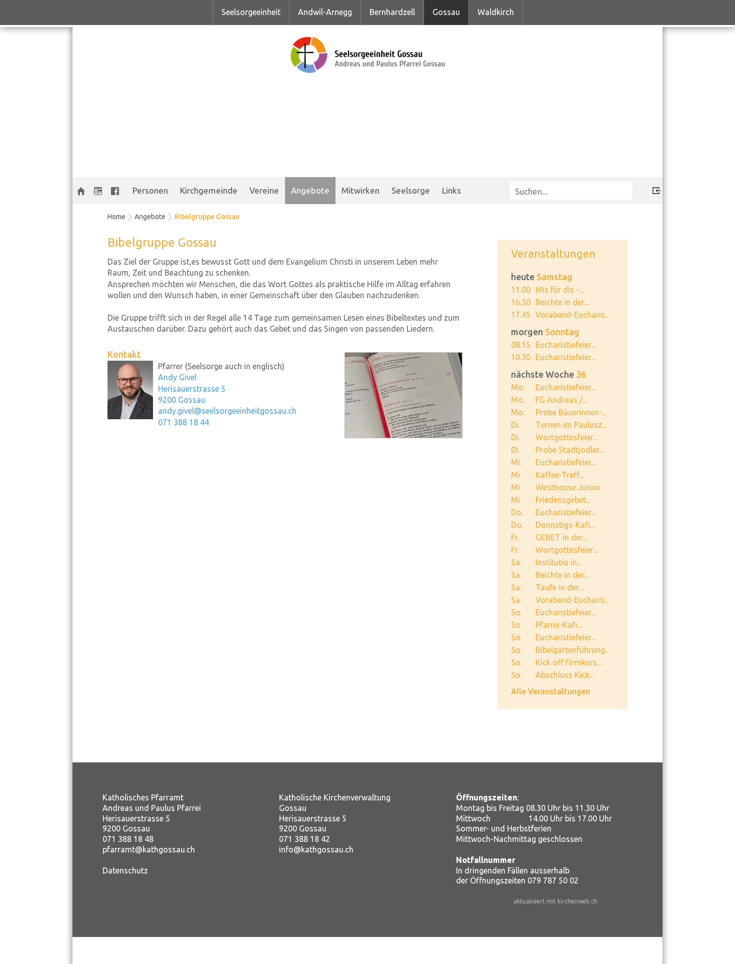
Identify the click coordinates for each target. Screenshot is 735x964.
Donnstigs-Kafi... (565, 524)
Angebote (310, 190)
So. (516, 612)
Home (117, 217)
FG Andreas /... (561, 399)
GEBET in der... (561, 537)
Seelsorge (411, 190)
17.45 (520, 314)
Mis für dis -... (560, 289)
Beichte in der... (562, 302)
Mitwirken (361, 190)
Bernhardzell (392, 12)
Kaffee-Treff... (560, 474)
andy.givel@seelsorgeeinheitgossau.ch (227, 410)
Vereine (264, 190)
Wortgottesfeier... (567, 437)
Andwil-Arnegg (325, 12)
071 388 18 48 (128, 838)
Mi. (516, 462)
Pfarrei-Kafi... (559, 624)
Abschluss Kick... (565, 674)
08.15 (520, 344)
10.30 (520, 357)
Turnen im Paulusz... (571, 424)
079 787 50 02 (553, 880)
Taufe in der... (559, 587)
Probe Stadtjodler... (570, 449)
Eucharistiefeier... (566, 344)
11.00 (520, 289)
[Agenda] (98, 190)
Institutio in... (559, 562)
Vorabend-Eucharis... (573, 314)
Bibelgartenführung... (573, 649)
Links (451, 190)
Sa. (516, 562)
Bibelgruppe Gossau (207, 217)
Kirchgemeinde (209, 190)
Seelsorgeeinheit (251, 12)
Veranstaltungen (553, 253)
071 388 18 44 (183, 422)
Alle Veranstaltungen (550, 691)
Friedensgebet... (563, 499)
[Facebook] (115, 190)
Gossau (446, 12)
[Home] (81, 190)
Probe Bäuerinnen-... (571, 412)
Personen (150, 190)
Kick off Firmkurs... (569, 662)
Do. (517, 512)
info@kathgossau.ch (316, 849)
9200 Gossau (182, 399)
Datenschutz (125, 870)
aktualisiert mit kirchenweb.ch (556, 901)
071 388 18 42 (304, 838)
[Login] (649, 189)
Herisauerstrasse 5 (192, 388)
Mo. (517, 387)
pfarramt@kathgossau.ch (148, 849)
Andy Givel (177, 377)
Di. (515, 424)
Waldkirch (496, 12)
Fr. (515, 537)
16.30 (520, 302)
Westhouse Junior (568, 487)
